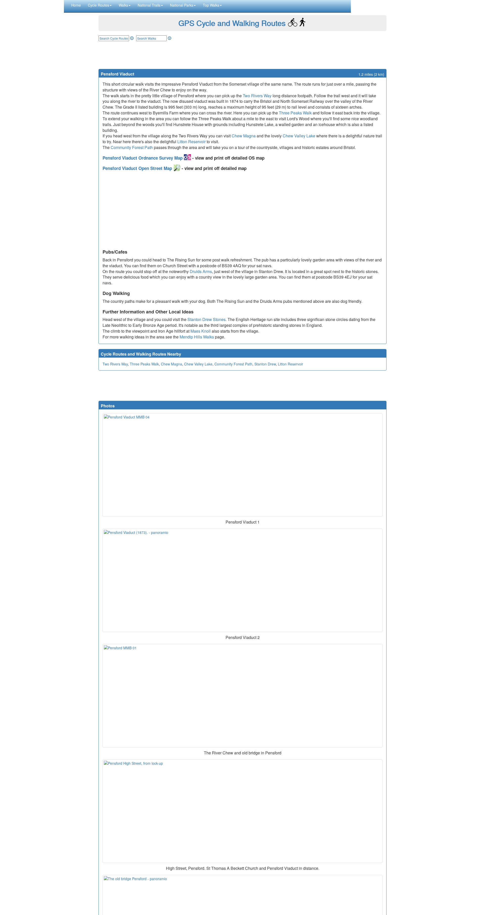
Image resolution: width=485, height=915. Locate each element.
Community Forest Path (132, 147)
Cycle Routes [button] (98, 5)
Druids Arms (201, 271)
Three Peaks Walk (295, 113)
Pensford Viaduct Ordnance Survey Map (143, 158)
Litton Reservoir (191, 141)
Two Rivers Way (257, 95)
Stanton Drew (265, 363)
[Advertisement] (242, 55)
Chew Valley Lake (299, 136)
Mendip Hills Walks (197, 337)
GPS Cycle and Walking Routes (231, 22)
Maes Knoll (200, 331)
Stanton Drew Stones (206, 319)
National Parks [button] (181, 5)
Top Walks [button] (211, 5)
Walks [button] (123, 5)
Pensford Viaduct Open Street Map (138, 168)
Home (76, 5)
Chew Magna (244, 136)
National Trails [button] (149, 5)
